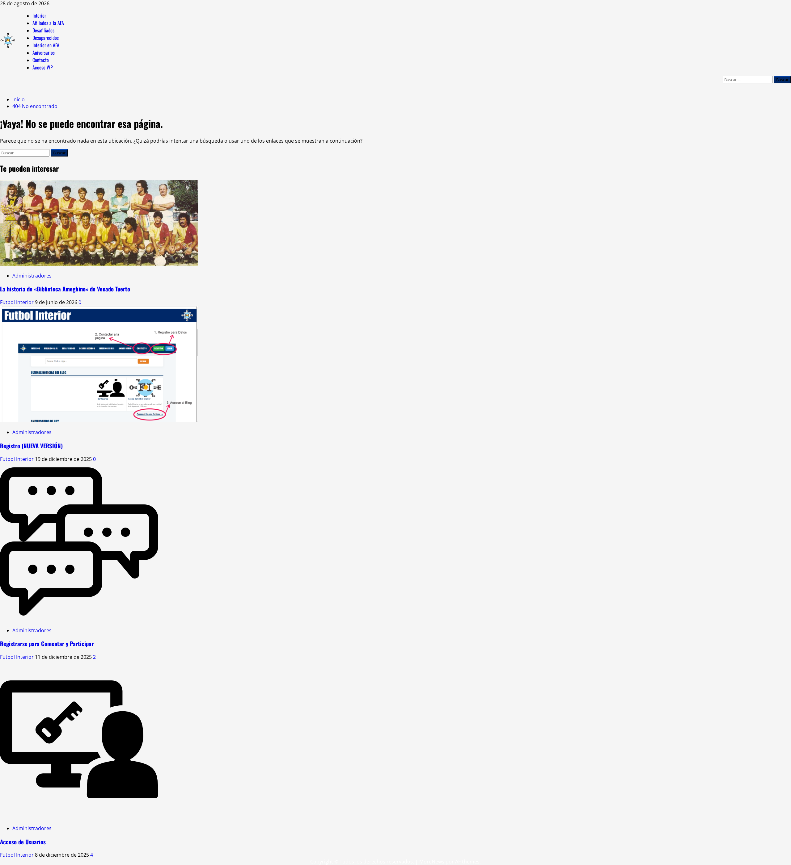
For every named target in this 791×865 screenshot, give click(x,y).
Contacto (40, 60)
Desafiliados (43, 30)
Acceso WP (42, 67)
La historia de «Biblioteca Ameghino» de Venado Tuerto (65, 289)
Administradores (32, 275)
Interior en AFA (45, 45)
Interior (39, 15)
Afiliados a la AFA (48, 23)
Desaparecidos (45, 37)
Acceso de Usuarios (23, 842)
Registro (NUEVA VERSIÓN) (31, 445)
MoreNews (431, 861)
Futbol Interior (17, 302)
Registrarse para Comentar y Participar (47, 643)
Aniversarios (43, 52)
